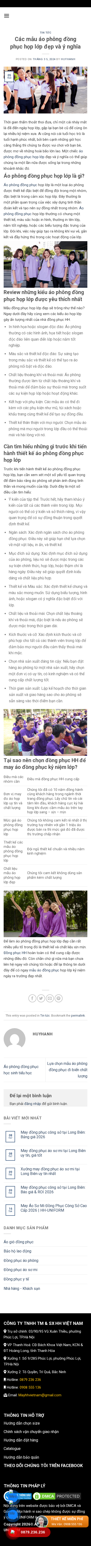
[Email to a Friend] (50, 998)
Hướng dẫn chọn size (22, 1423)
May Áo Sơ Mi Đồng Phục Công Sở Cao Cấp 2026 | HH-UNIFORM (54, 1208)
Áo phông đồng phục (20, 185)
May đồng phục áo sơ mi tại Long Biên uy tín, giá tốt (53, 1153)
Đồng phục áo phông (21, 1260)
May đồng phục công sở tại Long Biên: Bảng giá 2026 (53, 1134)
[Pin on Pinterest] (59, 998)
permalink (78, 1015)
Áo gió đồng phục (18, 1242)
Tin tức (45, 32)
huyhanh (68, 59)
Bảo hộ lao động (17, 1251)
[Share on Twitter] (41, 998)
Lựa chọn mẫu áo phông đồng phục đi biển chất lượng (67, 1069)
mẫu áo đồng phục (44, 970)
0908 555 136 (30, 1387)
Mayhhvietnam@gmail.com (39, 1395)
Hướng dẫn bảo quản (21, 1457)
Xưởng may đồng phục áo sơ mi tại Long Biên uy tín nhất (50, 1171)
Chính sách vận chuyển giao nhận (31, 1431)
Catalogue (12, 1448)
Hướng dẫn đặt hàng (21, 1440)
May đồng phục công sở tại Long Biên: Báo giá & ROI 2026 (53, 1189)
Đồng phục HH (15, 953)
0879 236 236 (30, 1379)
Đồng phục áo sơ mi (20, 1269)
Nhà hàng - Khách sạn (22, 1288)
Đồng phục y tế (16, 1279)
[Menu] (6, 15)
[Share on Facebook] (32, 998)
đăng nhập (32, 1104)
